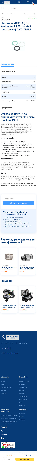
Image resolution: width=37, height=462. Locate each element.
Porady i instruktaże (24, 381)
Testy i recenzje (23, 387)
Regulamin (3, 390)
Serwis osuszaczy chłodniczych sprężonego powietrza (9, 422)
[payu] (17, 431)
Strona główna (5, 13)
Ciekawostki (22, 393)
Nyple (35, 13)
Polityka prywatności (6, 387)
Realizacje (22, 405)
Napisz (7, 348)
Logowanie (22, 413)
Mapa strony (4, 393)
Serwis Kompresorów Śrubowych (9, 415)
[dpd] (17, 438)
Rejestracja (22, 416)
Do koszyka (24, 459)
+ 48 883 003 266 (8, 343)
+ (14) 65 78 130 (22, 343)
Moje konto (22, 419)
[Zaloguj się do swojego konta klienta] (28, 2)
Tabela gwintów (23, 396)
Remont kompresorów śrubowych (9, 418)
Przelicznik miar (23, 399)
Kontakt (3, 381)
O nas (2, 384)
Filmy (20, 402)
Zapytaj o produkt (20, 203)
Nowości (21, 390)
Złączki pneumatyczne (16, 13)
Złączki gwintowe (28, 13)
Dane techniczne (7, 64)
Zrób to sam (22, 384)
